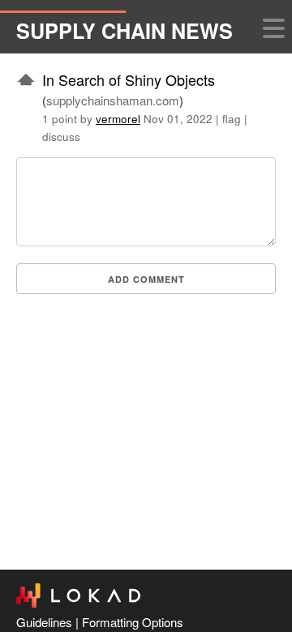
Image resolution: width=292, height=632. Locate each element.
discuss (61, 136)
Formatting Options (132, 621)
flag (231, 118)
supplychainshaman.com (112, 100)
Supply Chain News (124, 30)
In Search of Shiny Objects (128, 79)
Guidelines (44, 621)
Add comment (146, 279)
